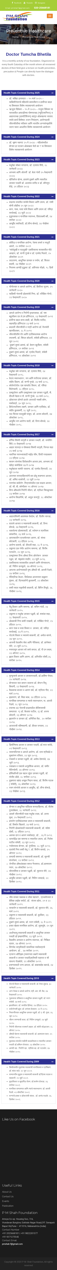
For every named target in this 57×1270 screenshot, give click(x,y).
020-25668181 (42, 7)
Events (5, 1201)
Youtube (29, 3)
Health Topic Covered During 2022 (22, 196)
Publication (7, 1206)
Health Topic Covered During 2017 (22, 434)
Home (15, 37)
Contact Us (8, 1196)
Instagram (41, 3)
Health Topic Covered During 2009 (21, 1061)
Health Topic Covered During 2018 (22, 365)
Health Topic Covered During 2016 (22, 511)
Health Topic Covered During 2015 (22, 601)
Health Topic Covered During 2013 (22, 739)
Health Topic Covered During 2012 (22, 801)
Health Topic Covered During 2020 (22, 281)
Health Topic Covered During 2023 (22, 159)
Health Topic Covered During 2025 (22, 93)
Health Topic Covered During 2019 (22, 307)
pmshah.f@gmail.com (20, 8)
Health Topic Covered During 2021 (22, 237)
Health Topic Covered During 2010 (21, 978)
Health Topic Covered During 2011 (21, 891)
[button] (28, 93)
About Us (7, 1192)
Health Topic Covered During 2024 (22, 137)
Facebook (17, 3)
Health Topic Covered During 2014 (22, 670)
